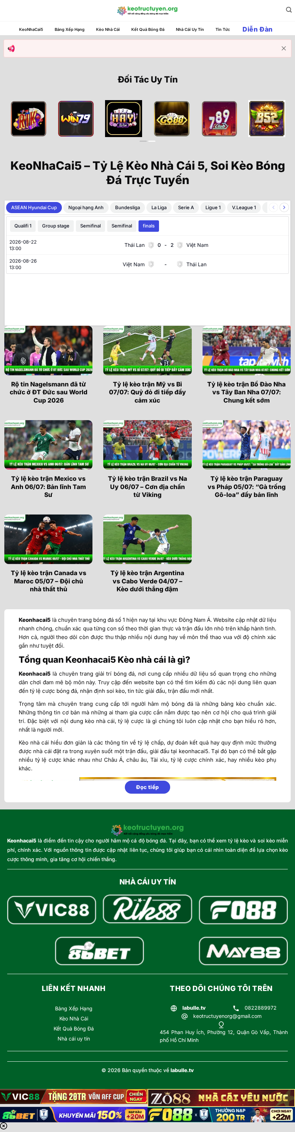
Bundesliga (127, 207)
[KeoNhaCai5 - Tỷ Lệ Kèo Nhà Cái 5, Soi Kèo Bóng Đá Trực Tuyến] (147, 11)
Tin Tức (222, 29)
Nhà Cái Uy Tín (190, 29)
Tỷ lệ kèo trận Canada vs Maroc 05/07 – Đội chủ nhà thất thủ (48, 581)
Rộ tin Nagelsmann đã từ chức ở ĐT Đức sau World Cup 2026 (48, 392)
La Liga (159, 207)
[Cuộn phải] (284, 207)
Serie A (186, 207)
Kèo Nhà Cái (108, 29)
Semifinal (90, 226)
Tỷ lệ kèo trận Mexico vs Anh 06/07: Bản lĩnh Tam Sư (48, 486)
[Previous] (19, 125)
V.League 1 (244, 207)
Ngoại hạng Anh (86, 207)
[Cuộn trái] (273, 207)
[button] (289, 9)
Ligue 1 (213, 207)
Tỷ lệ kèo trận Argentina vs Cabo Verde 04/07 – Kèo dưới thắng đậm (147, 581)
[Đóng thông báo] (284, 48)
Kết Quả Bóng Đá (147, 29)
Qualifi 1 (22, 226)
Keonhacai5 (21, 840)
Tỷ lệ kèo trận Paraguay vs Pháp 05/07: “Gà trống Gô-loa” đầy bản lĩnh (247, 486)
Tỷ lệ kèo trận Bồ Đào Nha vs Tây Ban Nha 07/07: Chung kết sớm (246, 392)
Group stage (55, 226)
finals (149, 226)
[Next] (275, 125)
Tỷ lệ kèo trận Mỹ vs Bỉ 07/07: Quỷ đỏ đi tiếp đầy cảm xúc (147, 392)
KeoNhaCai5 (31, 29)
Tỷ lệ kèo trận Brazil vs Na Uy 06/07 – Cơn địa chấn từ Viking (147, 486)
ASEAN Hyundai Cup (34, 207)
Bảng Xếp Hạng (70, 29)
